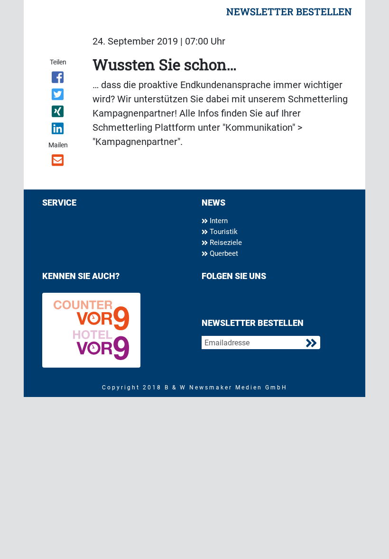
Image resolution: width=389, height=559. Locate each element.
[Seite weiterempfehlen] (58, 162)
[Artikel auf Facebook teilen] (58, 79)
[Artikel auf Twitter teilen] (58, 96)
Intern (218, 220)
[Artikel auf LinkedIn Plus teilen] (58, 130)
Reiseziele (225, 242)
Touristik (223, 231)
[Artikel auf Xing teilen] (58, 113)
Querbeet (223, 253)
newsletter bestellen (289, 11)
